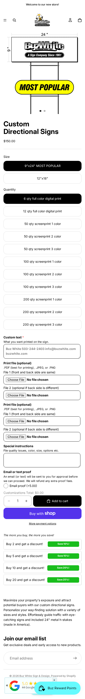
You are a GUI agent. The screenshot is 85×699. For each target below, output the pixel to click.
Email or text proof (17, 472)
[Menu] (5, 20)
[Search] (14, 20)
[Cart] (80, 20)
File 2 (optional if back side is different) (31, 388)
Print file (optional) (17, 363)
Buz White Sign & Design (34, 676)
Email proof (23, 486)
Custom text (12, 337)
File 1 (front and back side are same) (29, 372)
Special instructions (18, 446)
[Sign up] (75, 658)
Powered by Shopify (63, 676)
